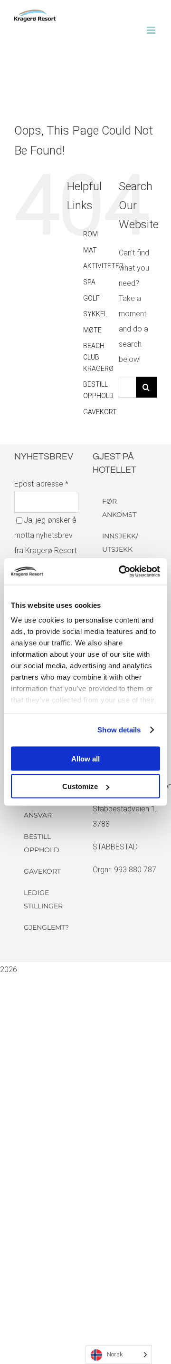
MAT (90, 250)
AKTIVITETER (103, 266)
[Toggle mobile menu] (152, 30)
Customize (80, 786)
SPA (89, 282)
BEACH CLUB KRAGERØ (98, 357)
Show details (119, 730)
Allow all (85, 758)
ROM (90, 234)
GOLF (91, 298)
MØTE (92, 330)
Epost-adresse (41, 483)
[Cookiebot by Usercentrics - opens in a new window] (120, 571)
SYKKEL (95, 314)
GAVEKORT (100, 412)
